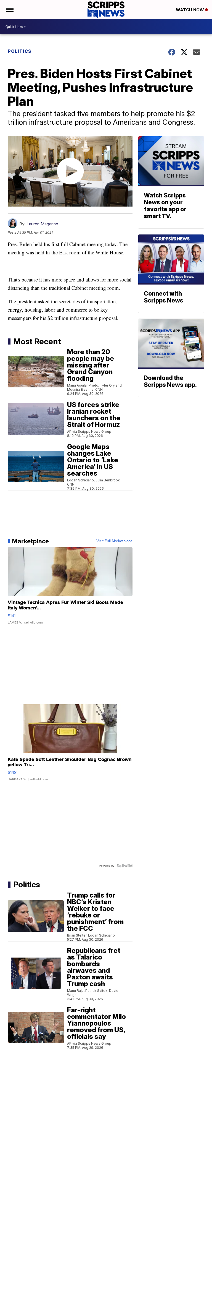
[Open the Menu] (9, 9)
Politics (19, 51)
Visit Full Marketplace (114, 541)
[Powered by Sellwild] (124, 866)
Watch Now (190, 9)
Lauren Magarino (42, 223)
